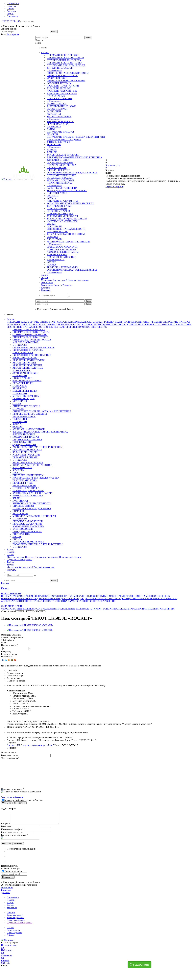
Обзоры (10, 935)
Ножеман (29, 557)
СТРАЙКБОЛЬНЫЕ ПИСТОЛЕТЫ (64, 60)
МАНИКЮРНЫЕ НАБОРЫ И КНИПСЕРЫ (68, 241)
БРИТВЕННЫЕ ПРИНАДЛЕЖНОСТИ (66, 229)
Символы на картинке (12, 789)
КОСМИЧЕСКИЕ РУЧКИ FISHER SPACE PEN (70, 203)
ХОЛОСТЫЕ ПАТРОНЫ (59, 83)
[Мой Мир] (12, 660)
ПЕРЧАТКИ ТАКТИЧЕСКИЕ (61, 175)
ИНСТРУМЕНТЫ (55, 259)
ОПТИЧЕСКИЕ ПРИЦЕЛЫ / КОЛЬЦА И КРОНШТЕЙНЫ (76, 137)
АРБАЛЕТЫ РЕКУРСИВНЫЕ (62, 91)
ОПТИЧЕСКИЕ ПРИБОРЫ (60, 132)
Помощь (11, 912)
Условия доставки (15, 917)
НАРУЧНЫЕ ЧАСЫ (57, 193)
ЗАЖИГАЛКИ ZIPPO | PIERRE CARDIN (67, 218)
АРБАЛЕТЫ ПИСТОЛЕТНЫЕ (62, 93)
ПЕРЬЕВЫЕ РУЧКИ (57, 208)
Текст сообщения (10, 758)
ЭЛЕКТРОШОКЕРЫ (57, 254)
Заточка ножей (60, 280)
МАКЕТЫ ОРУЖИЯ (57, 78)
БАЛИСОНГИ (54, 111)
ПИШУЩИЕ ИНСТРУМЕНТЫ (62, 201)
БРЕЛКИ (51, 224)
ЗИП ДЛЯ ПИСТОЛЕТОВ (60, 68)
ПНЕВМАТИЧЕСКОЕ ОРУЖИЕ (63, 55)
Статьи (10, 927)
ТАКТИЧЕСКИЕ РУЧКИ (59, 206)
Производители (14, 932)
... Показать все (54, 70)
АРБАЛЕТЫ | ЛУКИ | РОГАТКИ (63, 86)
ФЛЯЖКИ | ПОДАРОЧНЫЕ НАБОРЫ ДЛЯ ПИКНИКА (74, 157)
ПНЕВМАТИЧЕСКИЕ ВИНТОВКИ (64, 63)
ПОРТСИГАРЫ (54, 226)
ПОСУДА (51, 264)
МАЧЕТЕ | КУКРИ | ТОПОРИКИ (99, 609)
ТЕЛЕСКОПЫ (54, 144)
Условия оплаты (14, 915)
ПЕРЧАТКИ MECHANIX (59, 183)
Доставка (5, 892)
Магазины (12, 907)
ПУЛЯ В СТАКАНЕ (56, 167)
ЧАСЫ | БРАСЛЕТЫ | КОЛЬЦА (62, 188)
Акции (10, 902)
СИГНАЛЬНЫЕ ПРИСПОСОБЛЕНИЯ (66, 80)
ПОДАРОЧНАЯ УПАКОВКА (61, 165)
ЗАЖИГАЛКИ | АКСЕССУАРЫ (62, 216)
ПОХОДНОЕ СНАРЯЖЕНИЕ (61, 257)
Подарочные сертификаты (19, 922)
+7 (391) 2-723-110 (10, 21)
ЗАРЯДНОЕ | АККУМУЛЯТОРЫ (63, 155)
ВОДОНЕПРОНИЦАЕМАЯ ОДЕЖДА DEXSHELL (72, 172)
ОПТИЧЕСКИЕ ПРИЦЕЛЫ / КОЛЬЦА (66, 65)
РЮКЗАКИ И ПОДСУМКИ (60, 180)
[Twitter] (6, 660)
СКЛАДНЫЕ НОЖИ (57, 109)
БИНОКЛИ (52, 134)
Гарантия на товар (16, 920)
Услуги (10, 905)
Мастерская (46, 280)
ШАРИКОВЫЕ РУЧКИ (58, 211)
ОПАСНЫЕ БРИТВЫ (57, 231)
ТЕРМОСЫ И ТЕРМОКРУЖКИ (62, 267)
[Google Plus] (15, 660)
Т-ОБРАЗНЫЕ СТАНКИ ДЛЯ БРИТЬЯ (66, 234)
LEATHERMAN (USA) (58, 124)
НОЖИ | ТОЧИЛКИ (56, 103)
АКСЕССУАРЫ (54, 239)
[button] (139, 964)
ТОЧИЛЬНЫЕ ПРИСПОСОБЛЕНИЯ (156, 609)
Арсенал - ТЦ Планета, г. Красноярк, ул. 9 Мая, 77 (31, 745)
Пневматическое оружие (47, 557)
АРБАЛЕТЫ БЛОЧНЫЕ (59, 88)
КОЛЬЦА (51, 198)
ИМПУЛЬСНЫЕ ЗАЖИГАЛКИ (62, 221)
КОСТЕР (51, 262)
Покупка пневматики (78, 280)
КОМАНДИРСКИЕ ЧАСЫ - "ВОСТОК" (67, 190)
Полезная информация (70, 557)
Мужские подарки (16, 557)
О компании (47, 285)
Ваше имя (6, 755)
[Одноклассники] (9, 660)
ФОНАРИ (52, 149)
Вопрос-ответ (13, 930)
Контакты (6, 890)
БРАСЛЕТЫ (53, 195)
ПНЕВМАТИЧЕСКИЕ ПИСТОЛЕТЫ (65, 57)
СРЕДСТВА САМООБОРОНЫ (62, 247)
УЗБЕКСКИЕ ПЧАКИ (127, 609)
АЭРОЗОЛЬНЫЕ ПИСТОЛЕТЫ (63, 252)
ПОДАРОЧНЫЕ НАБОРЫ (60, 162)
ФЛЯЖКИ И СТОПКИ (58, 160)
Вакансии (67, 285)
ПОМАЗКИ (52, 236)
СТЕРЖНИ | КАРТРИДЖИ (60, 213)
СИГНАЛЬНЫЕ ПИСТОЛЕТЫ (62, 75)
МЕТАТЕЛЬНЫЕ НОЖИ (59, 116)
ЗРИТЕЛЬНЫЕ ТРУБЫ (58, 142)
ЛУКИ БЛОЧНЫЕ (56, 96)
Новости (58, 285)
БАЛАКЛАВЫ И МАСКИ (60, 178)
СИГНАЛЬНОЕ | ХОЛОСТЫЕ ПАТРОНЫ (68, 73)
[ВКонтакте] (3, 660)
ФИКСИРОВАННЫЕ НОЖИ (61, 106)
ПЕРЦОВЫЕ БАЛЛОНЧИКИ (61, 249)
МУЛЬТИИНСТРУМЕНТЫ (60, 121)
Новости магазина (13, 871)
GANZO (51, 129)
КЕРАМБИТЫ (54, 114)
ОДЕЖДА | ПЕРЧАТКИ (58, 170)
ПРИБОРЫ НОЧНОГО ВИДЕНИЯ (64, 139)
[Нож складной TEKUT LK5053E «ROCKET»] (30, 625)
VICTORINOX (54, 126)
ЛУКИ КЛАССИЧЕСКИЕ (59, 98)
